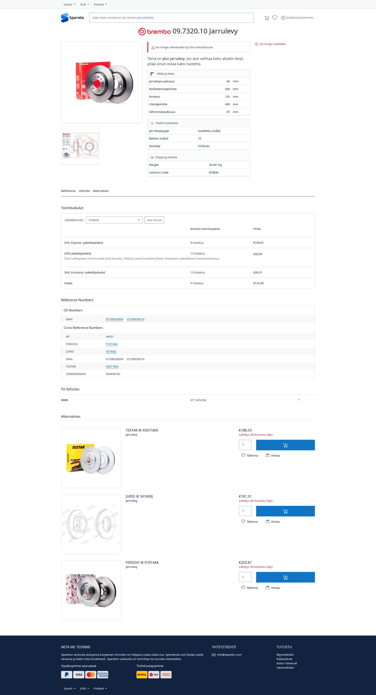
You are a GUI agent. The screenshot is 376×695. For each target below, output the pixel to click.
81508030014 (135, 319)
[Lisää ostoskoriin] (285, 445)
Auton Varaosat (287, 663)
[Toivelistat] (275, 18)
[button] (69, 4)
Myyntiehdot (285, 654)
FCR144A (112, 344)
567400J (111, 351)
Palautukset (284, 659)
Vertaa (275, 455)
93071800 (112, 366)
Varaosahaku (285, 667)
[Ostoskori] (267, 18)
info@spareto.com (229, 654)
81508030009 (114, 319)
